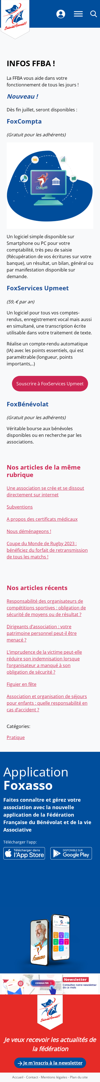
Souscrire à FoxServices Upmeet (50, 384)
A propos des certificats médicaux (42, 519)
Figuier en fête (21, 684)
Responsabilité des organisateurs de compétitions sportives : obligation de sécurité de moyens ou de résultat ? (46, 607)
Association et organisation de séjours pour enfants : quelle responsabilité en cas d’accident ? (47, 703)
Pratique (16, 737)
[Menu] (78, 13)
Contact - (33, 1077)
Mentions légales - (55, 1077)
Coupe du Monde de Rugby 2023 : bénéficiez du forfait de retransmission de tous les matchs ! (47, 550)
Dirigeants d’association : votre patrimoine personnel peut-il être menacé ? (42, 633)
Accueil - (19, 1077)
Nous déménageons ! (29, 531)
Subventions (20, 507)
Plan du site (79, 1077)
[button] (93, 13)
